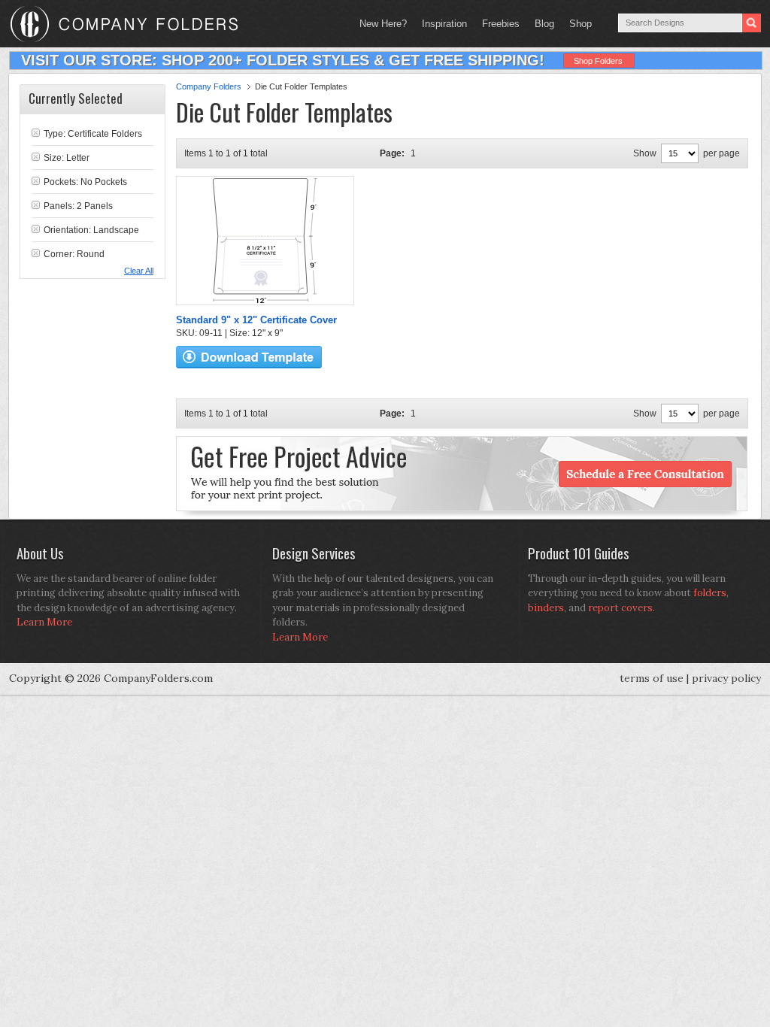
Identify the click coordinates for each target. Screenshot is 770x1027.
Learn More (44, 622)
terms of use (652, 678)
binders (546, 607)
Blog (544, 23)
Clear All (138, 270)
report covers (620, 607)
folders (709, 592)
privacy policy (726, 678)
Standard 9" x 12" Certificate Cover (256, 320)
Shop (577, 23)
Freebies (497, 23)
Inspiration (444, 23)
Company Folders (208, 86)
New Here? (383, 23)
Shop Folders (598, 60)
